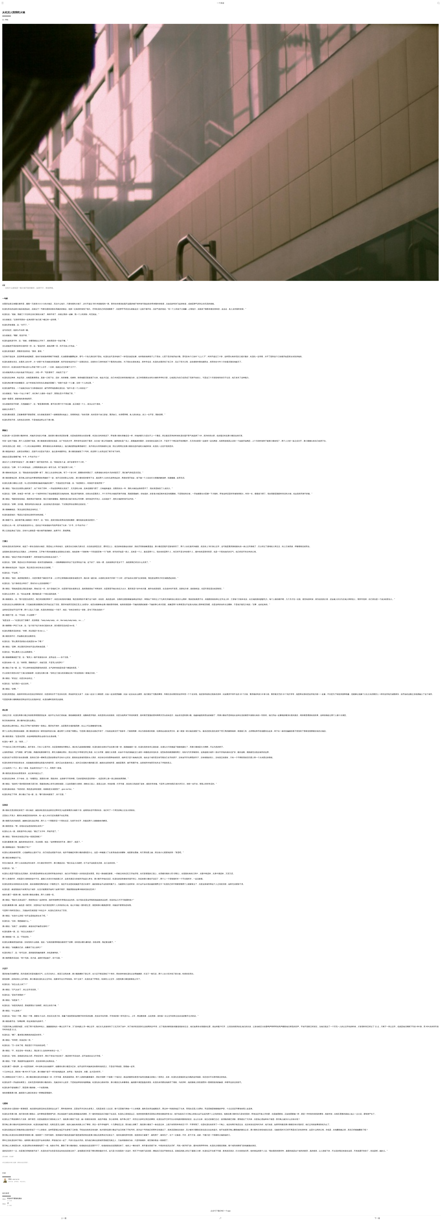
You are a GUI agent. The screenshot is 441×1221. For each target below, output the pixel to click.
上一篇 (63, 1218)
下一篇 (377, 1218)
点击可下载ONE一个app (220, 1211)
